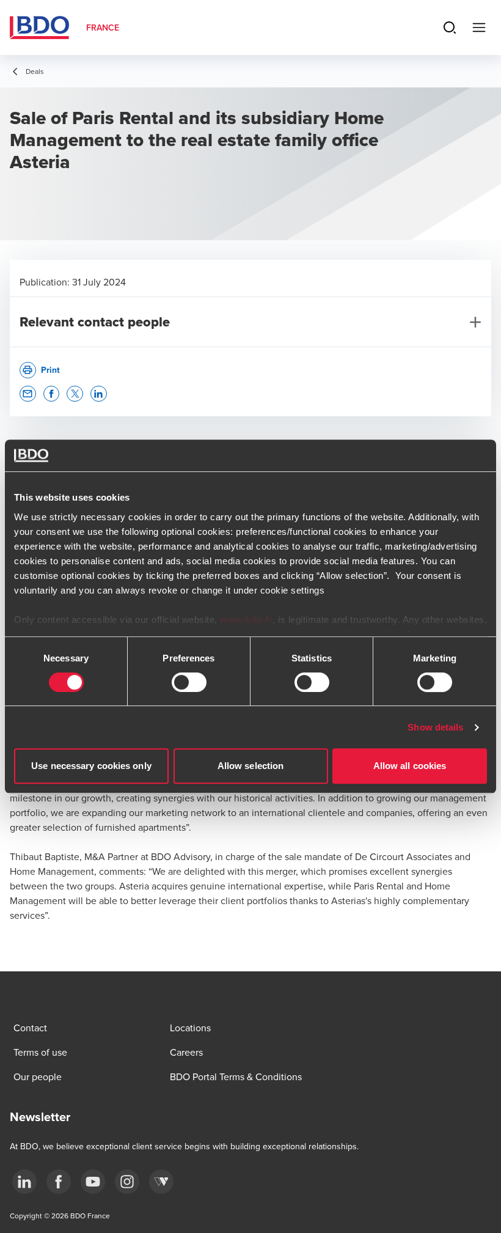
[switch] (189, 682)
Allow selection (251, 765)
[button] (28, 394)
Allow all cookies (410, 765)
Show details (435, 727)
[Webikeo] (161, 1181)
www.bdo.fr (246, 619)
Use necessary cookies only (91, 765)
